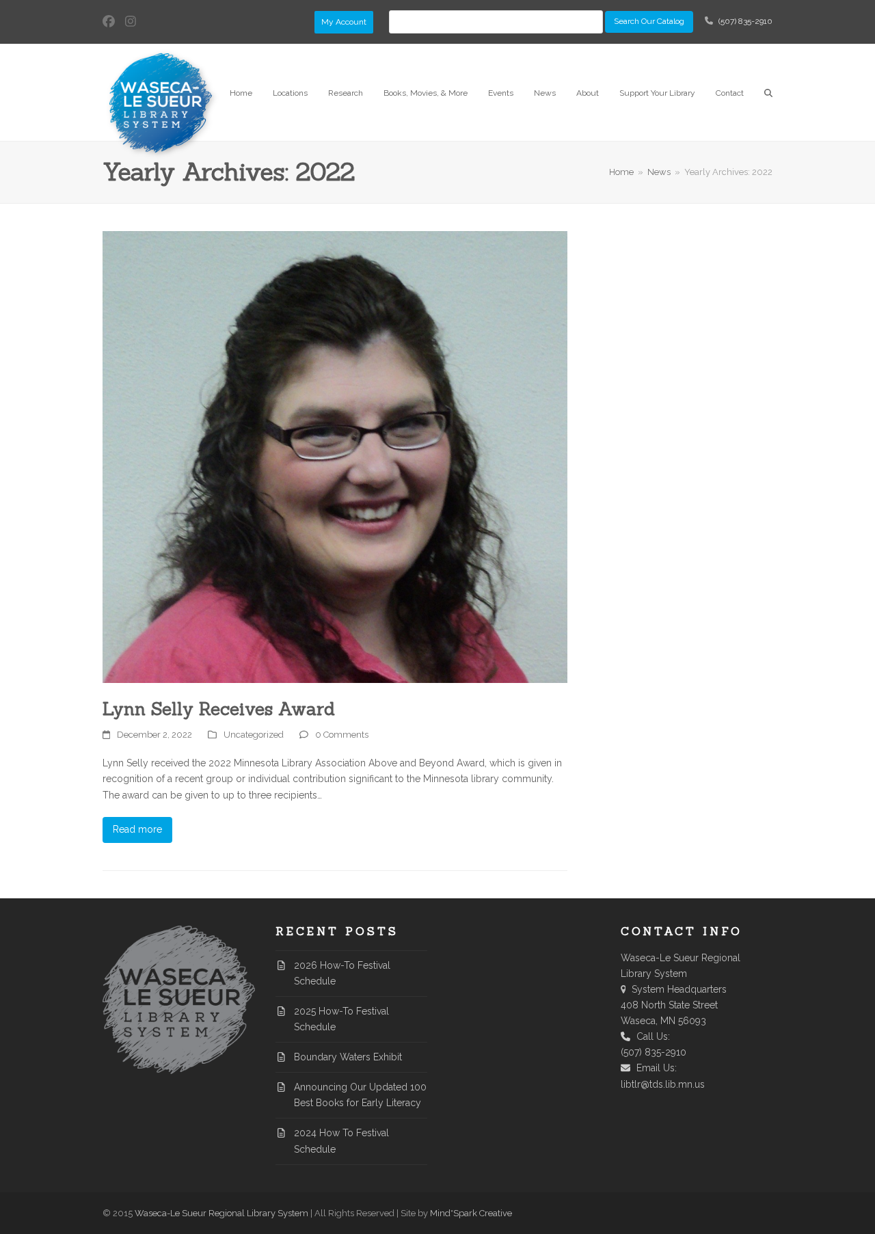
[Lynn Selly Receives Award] (335, 456)
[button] (768, 92)
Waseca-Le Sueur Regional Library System (221, 1213)
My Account (343, 22)
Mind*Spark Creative (471, 1213)
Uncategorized (254, 734)
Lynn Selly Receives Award (219, 708)
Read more (137, 829)
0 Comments (341, 734)
